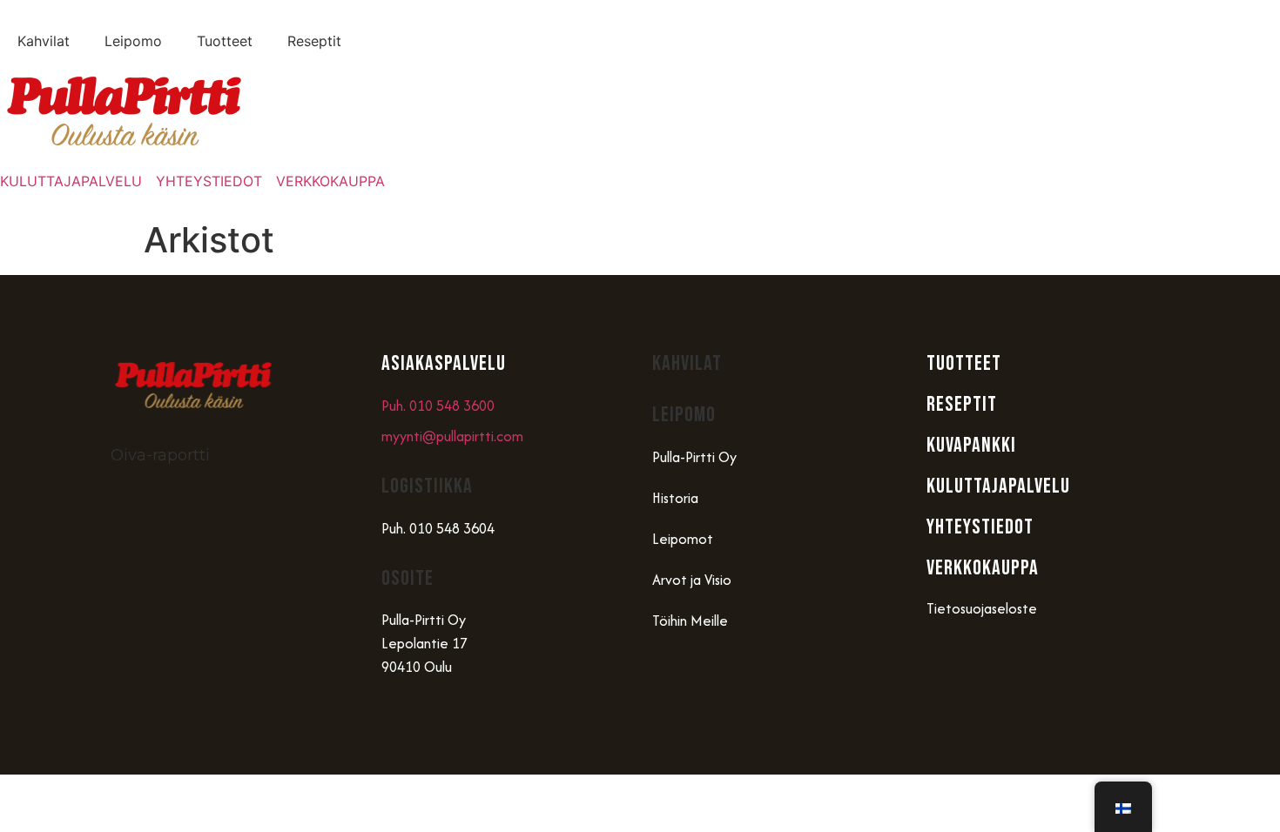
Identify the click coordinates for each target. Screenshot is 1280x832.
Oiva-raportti (160, 455)
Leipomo (133, 41)
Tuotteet (225, 41)
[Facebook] (184, 671)
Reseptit (314, 41)
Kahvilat (43, 41)
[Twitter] (289, 671)
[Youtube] (237, 671)
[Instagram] (132, 671)
